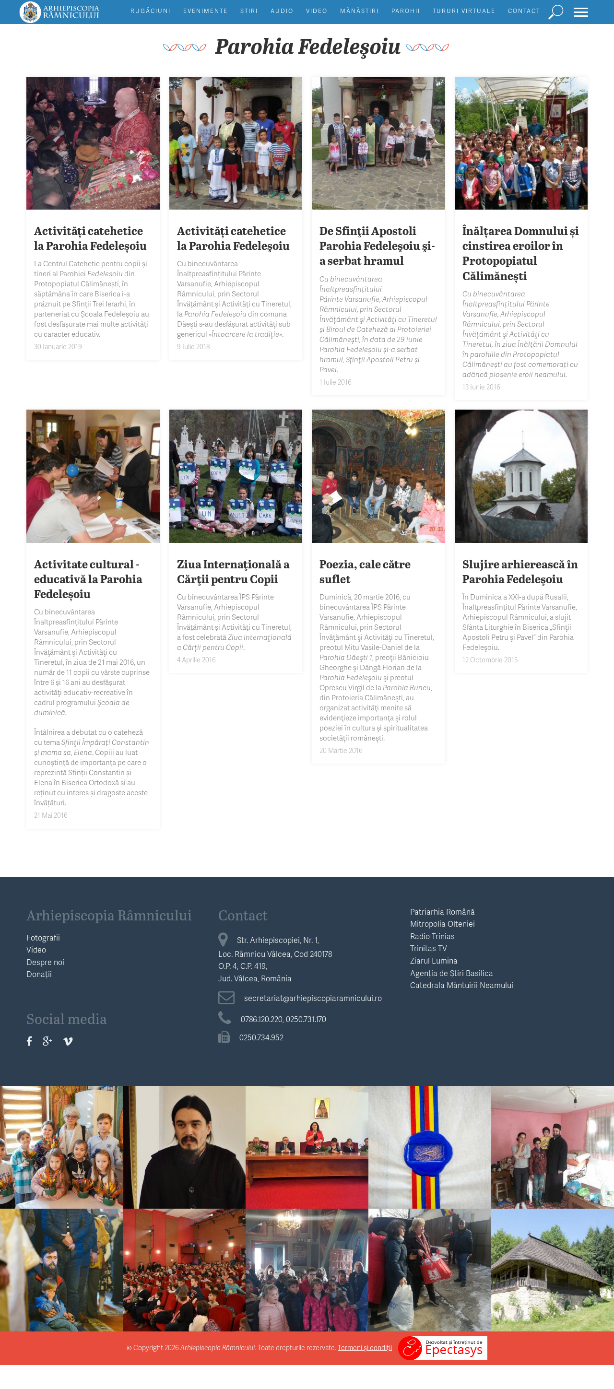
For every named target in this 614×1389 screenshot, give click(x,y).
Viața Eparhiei (430, 1102)
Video (317, 11)
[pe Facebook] (29, 1041)
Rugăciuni (150, 11)
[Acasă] (81, 16)
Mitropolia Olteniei (442, 923)
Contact (524, 11)
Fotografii (43, 937)
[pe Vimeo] (68, 1041)
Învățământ (61, 1102)
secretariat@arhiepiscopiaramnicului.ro (313, 997)
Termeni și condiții (365, 1347)
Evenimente (205, 11)
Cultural (553, 1225)
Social (552, 1102)
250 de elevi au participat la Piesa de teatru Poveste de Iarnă (184, 1255)
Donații (39, 973)
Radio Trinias (432, 936)
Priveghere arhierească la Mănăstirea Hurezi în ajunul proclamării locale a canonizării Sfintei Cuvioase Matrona (62, 1274)
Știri (249, 11)
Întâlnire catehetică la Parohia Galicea (307, 1249)
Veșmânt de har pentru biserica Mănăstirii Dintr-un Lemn (430, 1132)
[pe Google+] (47, 1041)
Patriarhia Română (442, 911)
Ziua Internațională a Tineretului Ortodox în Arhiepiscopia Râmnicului (184, 1138)
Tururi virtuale (464, 11)
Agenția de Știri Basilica (451, 972)
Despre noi (45, 961)
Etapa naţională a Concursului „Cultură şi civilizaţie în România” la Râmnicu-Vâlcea (307, 1138)
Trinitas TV (428, 947)
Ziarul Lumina (434, 960)
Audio (282, 11)
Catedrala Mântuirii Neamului (461, 984)
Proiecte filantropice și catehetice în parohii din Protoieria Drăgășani (553, 1132)
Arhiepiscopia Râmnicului (109, 915)
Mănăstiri (359, 11)
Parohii (405, 11)
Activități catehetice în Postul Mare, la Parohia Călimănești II (61, 1132)
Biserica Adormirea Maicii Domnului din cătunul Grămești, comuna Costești (553, 1261)
